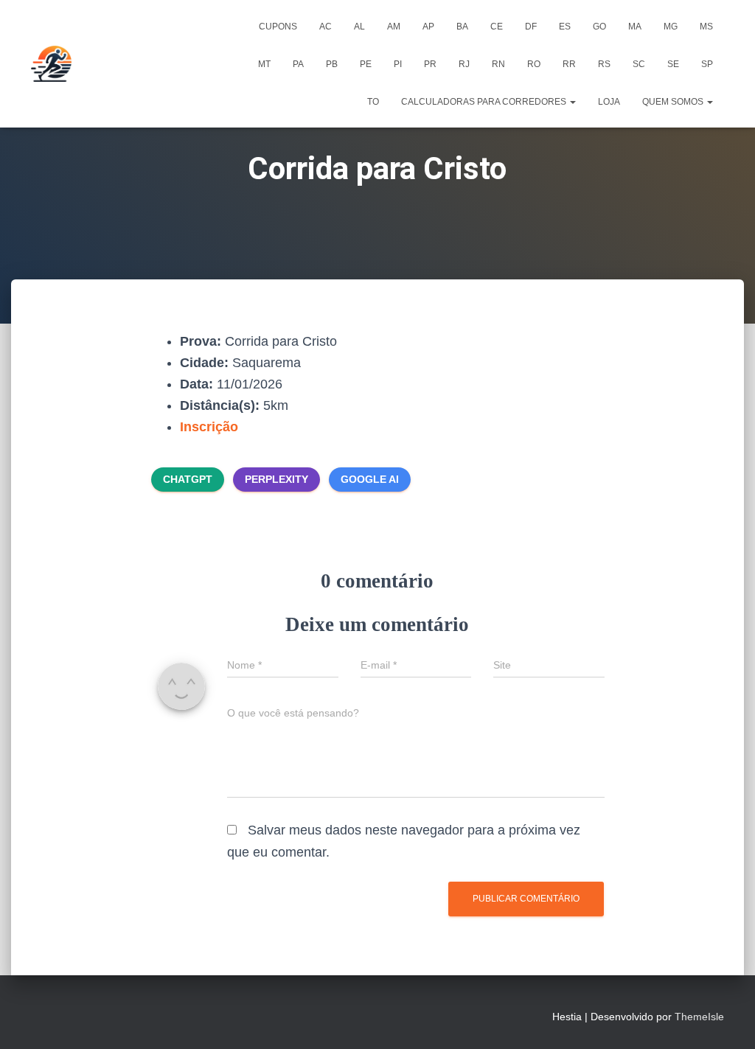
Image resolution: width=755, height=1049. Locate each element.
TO (373, 102)
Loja (609, 102)
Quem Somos (674, 102)
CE (496, 26)
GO (599, 26)
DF (531, 26)
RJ (464, 64)
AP (428, 26)
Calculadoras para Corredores (484, 102)
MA (634, 26)
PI (398, 64)
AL (359, 26)
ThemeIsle (699, 1016)
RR (569, 64)
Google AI (370, 479)
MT (264, 64)
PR (430, 64)
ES (565, 26)
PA (298, 64)
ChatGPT (187, 479)
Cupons (278, 26)
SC (639, 64)
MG (671, 26)
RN (498, 64)
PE (366, 64)
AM (393, 26)
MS (706, 26)
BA (462, 26)
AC (325, 26)
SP (707, 64)
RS (604, 64)
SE (673, 64)
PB (332, 64)
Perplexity (276, 479)
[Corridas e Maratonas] (51, 64)
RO (533, 64)
